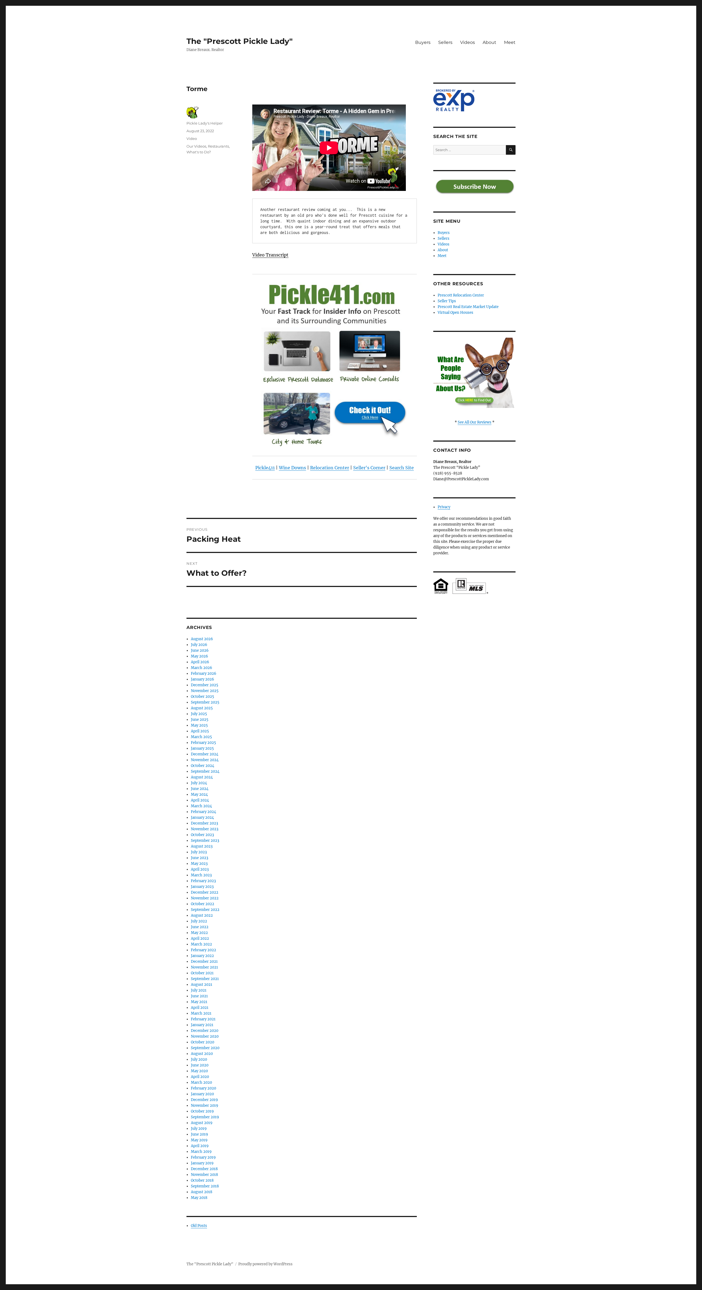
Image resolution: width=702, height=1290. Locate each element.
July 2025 (199, 714)
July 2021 (198, 990)
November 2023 (204, 829)
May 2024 (199, 794)
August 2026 (202, 639)
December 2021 (204, 961)
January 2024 (202, 817)
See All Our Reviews (474, 422)
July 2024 (199, 783)
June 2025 (199, 719)
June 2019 (199, 1134)
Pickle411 (265, 467)
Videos (467, 42)
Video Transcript (270, 255)
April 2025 (200, 731)
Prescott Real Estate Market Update (468, 306)
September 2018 (205, 1186)
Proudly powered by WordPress (265, 1264)
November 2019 (204, 1105)
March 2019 (201, 1151)
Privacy (444, 507)
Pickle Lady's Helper (204, 123)
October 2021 (202, 973)
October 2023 (202, 834)
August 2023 (202, 846)
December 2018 (204, 1169)
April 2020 (200, 1076)
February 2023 (203, 881)
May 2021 (199, 1002)
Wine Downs (292, 467)
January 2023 (202, 886)
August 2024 (202, 777)
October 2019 (202, 1111)
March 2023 (201, 875)
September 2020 (205, 1048)
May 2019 (199, 1140)
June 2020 (199, 1065)
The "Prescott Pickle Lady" (239, 41)
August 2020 (202, 1053)
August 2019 (202, 1122)
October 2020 (202, 1042)
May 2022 (199, 932)
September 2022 (205, 909)
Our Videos (196, 146)
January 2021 (202, 1025)
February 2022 (203, 950)
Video (191, 138)
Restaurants (218, 146)
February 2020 (203, 1088)
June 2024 (199, 788)
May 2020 (199, 1071)
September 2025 (205, 702)
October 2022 (202, 904)
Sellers (445, 42)
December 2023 (204, 823)
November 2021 (204, 967)
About (489, 42)
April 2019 (200, 1146)
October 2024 (202, 765)
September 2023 (205, 840)
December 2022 (204, 892)
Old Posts (199, 1225)
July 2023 (199, 852)
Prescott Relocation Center (461, 295)
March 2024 (201, 806)
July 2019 (199, 1128)
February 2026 (203, 673)
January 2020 (202, 1094)
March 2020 (201, 1082)
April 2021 (199, 1007)
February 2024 (203, 811)
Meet (510, 42)
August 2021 (201, 984)
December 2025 (204, 685)
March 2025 (201, 737)
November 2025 (205, 690)
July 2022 (199, 921)
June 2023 (199, 858)
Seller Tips (447, 301)
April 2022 (200, 938)
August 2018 (201, 1192)
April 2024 (200, 800)
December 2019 (204, 1099)
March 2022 (201, 944)
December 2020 (204, 1030)
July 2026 (199, 644)
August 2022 (202, 915)
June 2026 (200, 650)
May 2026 (199, 656)
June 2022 (199, 927)
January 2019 (202, 1163)
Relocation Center (329, 467)
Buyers (423, 42)
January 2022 (202, 955)
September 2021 (205, 978)
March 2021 (201, 1013)
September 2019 (205, 1117)
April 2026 (200, 662)
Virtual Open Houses (455, 312)
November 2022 (205, 898)
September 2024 (205, 771)
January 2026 (202, 679)
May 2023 (199, 863)
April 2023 (200, 869)
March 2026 (201, 667)
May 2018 (199, 1197)
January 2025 (202, 748)
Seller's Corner (369, 467)
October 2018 (202, 1180)
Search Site (401, 467)
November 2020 (205, 1036)
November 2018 (204, 1174)
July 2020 (199, 1059)
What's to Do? (198, 152)
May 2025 (199, 725)
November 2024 (205, 760)
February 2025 (203, 742)
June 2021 (199, 996)
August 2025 (202, 708)
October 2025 (202, 696)
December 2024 (204, 754)
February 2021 (203, 1019)
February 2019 (203, 1157)
